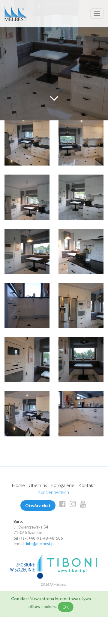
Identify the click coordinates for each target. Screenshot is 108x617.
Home (18, 485)
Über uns (38, 485)
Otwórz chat (38, 505)
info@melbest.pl (40, 543)
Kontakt (86, 485)
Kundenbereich (53, 492)
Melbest (15, 13)
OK (65, 606)
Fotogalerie (62, 485)
